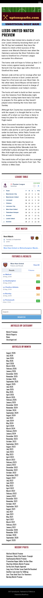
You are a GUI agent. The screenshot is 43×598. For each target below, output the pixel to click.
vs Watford (7, 274)
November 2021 (11, 501)
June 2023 (10, 451)
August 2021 (10, 509)
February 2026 (11, 368)
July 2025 (9, 386)
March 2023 (10, 459)
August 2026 (10, 353)
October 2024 (11, 410)
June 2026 (10, 358)
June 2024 (10, 420)
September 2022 (12, 475)
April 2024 (10, 425)
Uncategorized (11, 339)
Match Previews (11, 332)
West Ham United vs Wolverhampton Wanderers (22, 248)
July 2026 (9, 355)
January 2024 (11, 433)
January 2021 (11, 527)
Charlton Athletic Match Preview (17, 564)
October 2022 (11, 472)
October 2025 (11, 379)
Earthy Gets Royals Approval (16, 566)
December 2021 (11, 498)
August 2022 (10, 478)
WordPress (25, 594)
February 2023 (11, 462)
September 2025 (12, 381)
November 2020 (12, 532)
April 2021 (10, 519)
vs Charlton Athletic (10, 287)
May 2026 (9, 360)
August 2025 (10, 384)
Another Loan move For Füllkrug (17, 571)
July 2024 (9, 418)
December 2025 (12, 373)
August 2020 (11, 540)
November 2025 (12, 376)
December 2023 (12, 436)
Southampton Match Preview (16, 558)
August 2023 (10, 446)
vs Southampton (9, 281)
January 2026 (11, 371)
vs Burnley (7, 293)
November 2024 (12, 407)
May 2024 (9, 423)
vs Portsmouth (8, 300)
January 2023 (11, 464)
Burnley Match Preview (14, 577)
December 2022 (12, 467)
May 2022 (9, 485)
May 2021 (9, 516)
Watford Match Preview (14, 553)
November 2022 (12, 470)
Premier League (19, 184)
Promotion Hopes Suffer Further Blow (19, 561)
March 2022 (10, 490)
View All (36, 265)
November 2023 (12, 438)
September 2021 (12, 506)
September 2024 (12, 412)
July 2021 (9, 511)
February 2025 (11, 399)
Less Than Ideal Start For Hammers (18, 574)
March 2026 (10, 366)
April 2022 (10, 488)
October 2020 (11, 535)
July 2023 (9, 449)
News (8, 337)
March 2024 (10, 428)
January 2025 (11, 402)
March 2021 (10, 522)
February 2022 (11, 493)
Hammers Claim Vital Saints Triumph (19, 556)
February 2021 (11, 524)
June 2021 (9, 514)
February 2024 (11, 431)
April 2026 (10, 363)
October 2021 (11, 503)
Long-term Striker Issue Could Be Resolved (21, 569)
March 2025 (10, 397)
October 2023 (11, 441)
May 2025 (9, 392)
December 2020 (12, 530)
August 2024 (11, 415)
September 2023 (12, 444)
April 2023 (10, 457)
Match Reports (11, 334)
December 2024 (12, 405)
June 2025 (10, 389)
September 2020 (12, 537)
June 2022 (10, 483)
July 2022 (9, 480)
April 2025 (10, 394)
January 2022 (11, 496)
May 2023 (9, 454)
